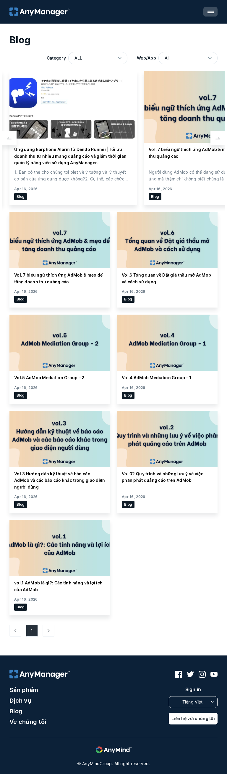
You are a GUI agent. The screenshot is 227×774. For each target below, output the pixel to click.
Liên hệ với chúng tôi (193, 718)
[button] (9, 138)
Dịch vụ (20, 701)
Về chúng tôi (27, 722)
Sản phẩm (23, 690)
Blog (15, 711)
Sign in (193, 689)
